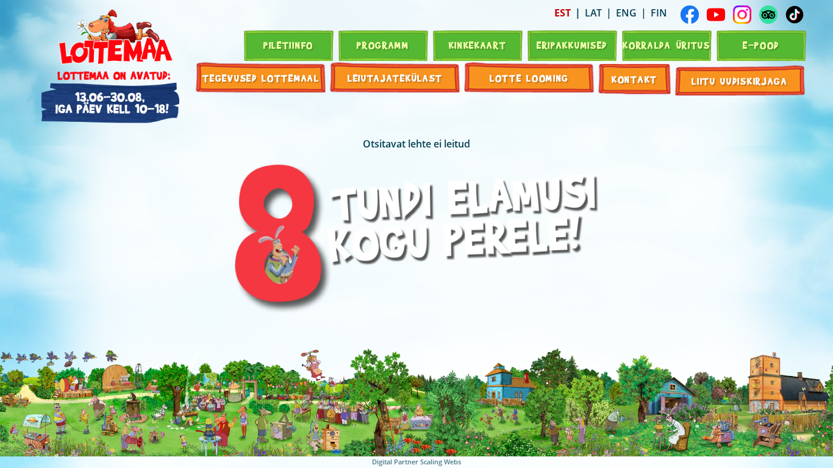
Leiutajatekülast (395, 78)
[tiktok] (794, 14)
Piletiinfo (288, 45)
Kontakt (634, 79)
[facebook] (690, 14)
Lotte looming (529, 78)
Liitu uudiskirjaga (740, 81)
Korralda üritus (666, 45)
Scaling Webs (440, 461)
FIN (659, 13)
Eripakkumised (572, 45)
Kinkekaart (478, 45)
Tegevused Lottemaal (260, 78)
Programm (383, 45)
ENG (626, 13)
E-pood (761, 45)
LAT (593, 13)
